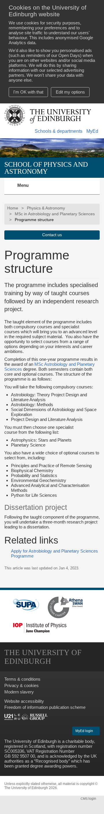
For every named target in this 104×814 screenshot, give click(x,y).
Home (12, 208)
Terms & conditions (22, 679)
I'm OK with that (28, 91)
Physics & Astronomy (46, 208)
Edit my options (70, 91)
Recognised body (52, 761)
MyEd (92, 131)
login (89, 799)
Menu (26, 188)
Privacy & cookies (21, 685)
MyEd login (84, 731)
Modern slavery (19, 691)
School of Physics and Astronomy (46, 167)
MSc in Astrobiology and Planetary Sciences (55, 214)
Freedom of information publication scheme (45, 707)
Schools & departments (58, 131)
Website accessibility (24, 701)
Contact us (52, 235)
